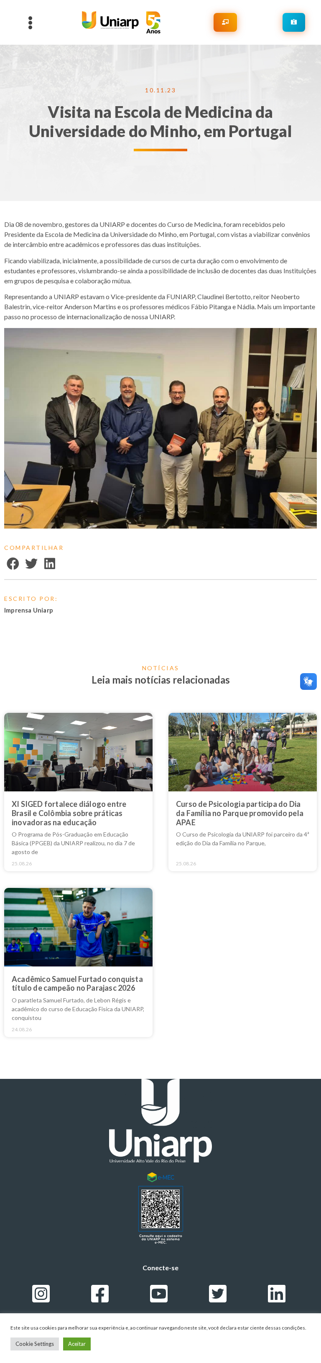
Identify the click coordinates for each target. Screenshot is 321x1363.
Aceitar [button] (77, 1343)
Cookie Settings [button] (34, 1343)
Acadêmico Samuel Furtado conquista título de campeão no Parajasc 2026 (77, 983)
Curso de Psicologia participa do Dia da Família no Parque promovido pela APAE (239, 812)
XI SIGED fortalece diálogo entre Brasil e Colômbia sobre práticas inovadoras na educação (69, 812)
